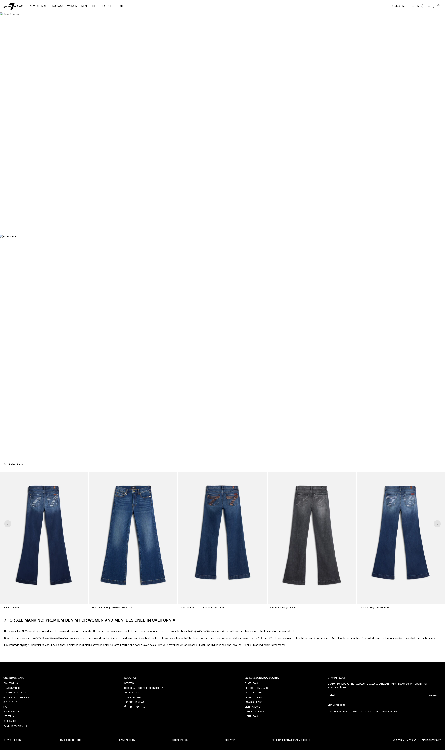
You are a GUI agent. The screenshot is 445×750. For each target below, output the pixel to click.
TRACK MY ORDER (12, 688)
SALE (121, 6)
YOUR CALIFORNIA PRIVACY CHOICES (291, 740)
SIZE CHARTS (10, 702)
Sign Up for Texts (336, 705)
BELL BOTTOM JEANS (256, 688)
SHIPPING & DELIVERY (14, 692)
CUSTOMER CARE (14, 677)
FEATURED (107, 6)
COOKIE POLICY (180, 740)
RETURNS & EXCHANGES (16, 697)
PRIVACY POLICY (126, 740)
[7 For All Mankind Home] (13, 7)
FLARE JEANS (252, 683)
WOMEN (72, 6)
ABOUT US (130, 677)
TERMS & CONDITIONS (69, 740)
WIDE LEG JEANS (253, 692)
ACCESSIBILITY (11, 711)
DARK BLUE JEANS (254, 711)
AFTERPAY (8, 716)
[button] (7, 523)
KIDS (93, 6)
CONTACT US (10, 683)
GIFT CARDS (9, 721)
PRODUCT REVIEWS (134, 702)
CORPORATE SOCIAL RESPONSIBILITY (143, 688)
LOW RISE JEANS (253, 702)
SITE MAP (230, 740)
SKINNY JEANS (252, 706)
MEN (84, 6)
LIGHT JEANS (252, 716)
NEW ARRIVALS (39, 6)
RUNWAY (57, 6)
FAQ (5, 706)
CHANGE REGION (12, 740)
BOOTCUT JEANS (254, 697)
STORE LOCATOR (133, 697)
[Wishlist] (433, 6)
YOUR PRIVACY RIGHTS (15, 725)
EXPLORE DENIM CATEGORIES (262, 677)
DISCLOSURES (131, 692)
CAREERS (129, 683)
